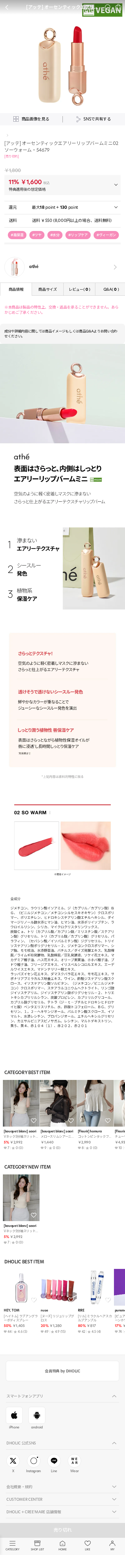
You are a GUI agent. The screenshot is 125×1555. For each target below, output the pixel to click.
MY (112, 1549)
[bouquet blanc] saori (20, 1131)
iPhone (14, 1427)
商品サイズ (47, 289)
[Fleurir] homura (90, 1131)
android (37, 1427)
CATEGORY (12, 1549)
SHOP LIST (37, 1549)
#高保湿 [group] (17, 234)
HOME (62, 1549)
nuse (44, 1310)
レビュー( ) (79, 289)
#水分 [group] (55, 234)
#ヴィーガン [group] (106, 234)
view (114, 267)
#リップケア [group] (78, 234)
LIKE (87, 1549)
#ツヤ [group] (37, 234)
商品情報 (16, 289)
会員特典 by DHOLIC (62, 1371)
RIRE (81, 1310)
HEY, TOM (11, 1310)
